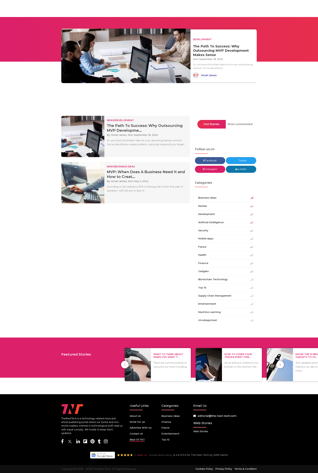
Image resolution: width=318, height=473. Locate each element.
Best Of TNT (137, 439)
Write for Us (137, 421)
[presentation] (125, 364)
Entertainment (170, 433)
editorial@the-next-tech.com (217, 415)
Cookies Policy (204, 468)
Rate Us (142, 455)
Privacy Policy (223, 468)
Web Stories (200, 431)
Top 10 (165, 439)
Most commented (240, 124)
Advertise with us (141, 427)
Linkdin (242, 169)
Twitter (242, 160)
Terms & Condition (245, 468)
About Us (135, 416)
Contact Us (136, 433)
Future (165, 427)
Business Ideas (170, 416)
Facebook (211, 160)
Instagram (211, 169)
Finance (166, 421)
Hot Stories (211, 124)
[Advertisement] (159, 100)
